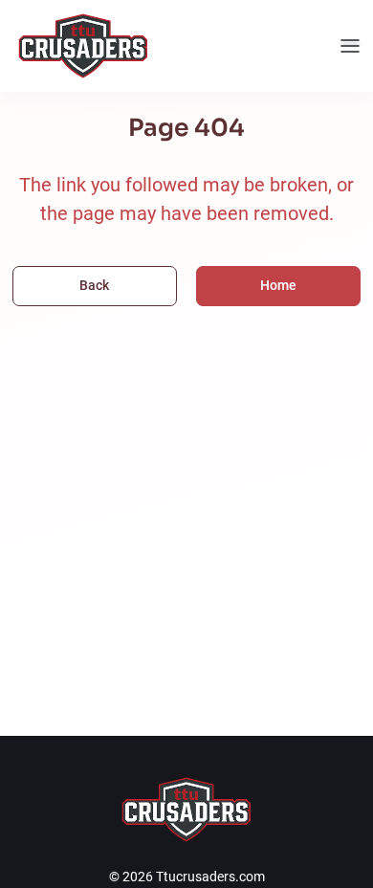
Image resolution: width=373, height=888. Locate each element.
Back (94, 285)
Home (278, 285)
